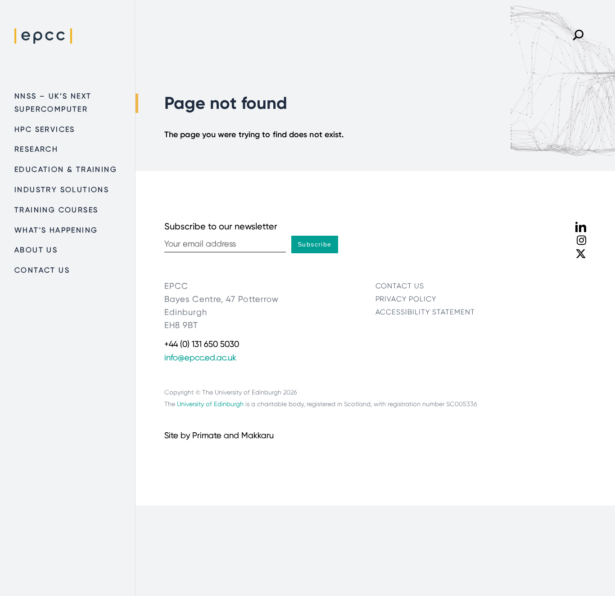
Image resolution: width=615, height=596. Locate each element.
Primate (207, 435)
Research (36, 149)
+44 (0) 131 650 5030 (201, 344)
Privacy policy (405, 299)
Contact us (42, 270)
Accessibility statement (425, 312)
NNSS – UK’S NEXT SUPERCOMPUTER (52, 102)
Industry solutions (61, 189)
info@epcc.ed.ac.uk (200, 357)
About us (36, 250)
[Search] (578, 35)
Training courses (56, 210)
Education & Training (65, 169)
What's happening (56, 230)
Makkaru (257, 435)
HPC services (44, 129)
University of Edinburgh (210, 404)
